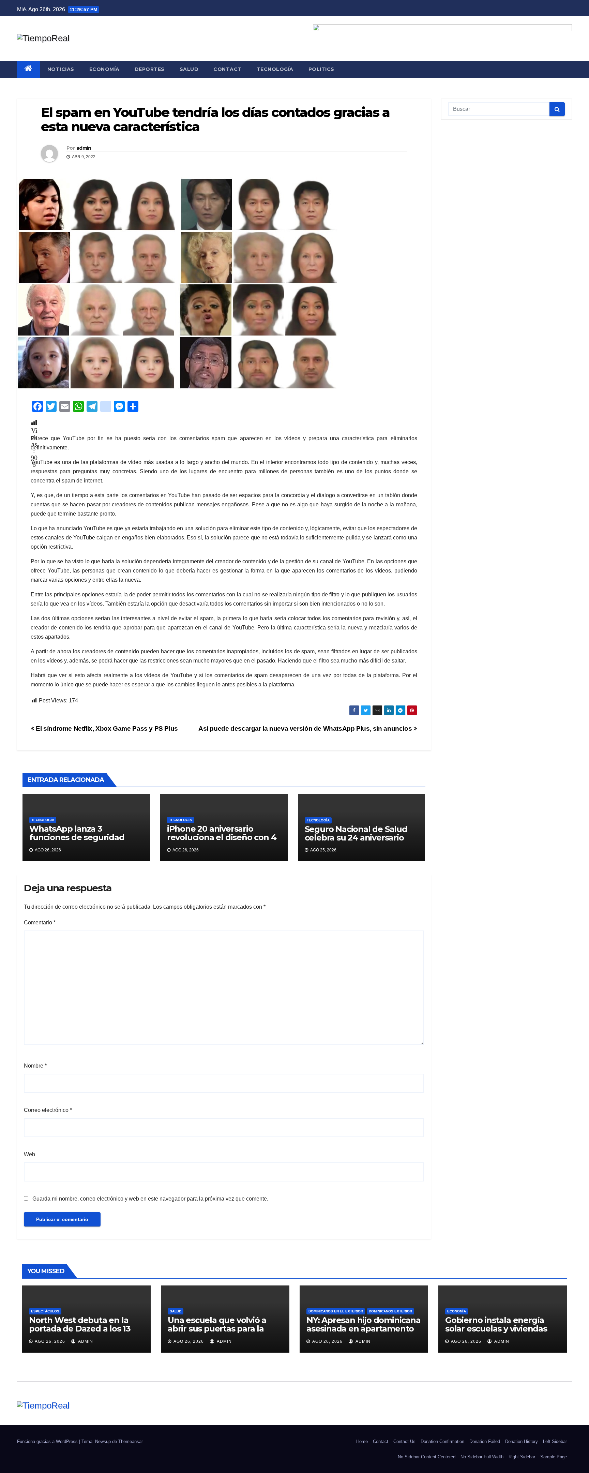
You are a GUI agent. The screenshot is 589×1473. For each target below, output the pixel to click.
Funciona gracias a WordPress (48, 1441)
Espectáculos (45, 1311)
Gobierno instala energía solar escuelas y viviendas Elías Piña (496, 1328)
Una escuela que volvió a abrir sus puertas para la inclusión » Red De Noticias (221, 1328)
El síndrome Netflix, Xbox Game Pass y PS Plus (106, 728)
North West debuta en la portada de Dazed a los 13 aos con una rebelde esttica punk (84, 1333)
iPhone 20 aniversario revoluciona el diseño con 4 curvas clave (221, 837)
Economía (104, 69)
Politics (321, 69)
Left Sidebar (555, 1441)
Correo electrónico (48, 1110)
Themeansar (130, 1441)
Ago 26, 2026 (50, 1341)
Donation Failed (484, 1441)
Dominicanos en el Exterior (335, 1311)
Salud (189, 69)
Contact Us (404, 1441)
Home (362, 1441)
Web (29, 1154)
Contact (227, 69)
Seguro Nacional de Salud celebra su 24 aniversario (356, 833)
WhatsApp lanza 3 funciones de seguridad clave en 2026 (76, 837)
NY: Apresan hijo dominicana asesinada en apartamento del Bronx (363, 1328)
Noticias (60, 69)
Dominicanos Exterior (390, 1311)
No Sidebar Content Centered (426, 1456)
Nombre (35, 1066)
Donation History (521, 1441)
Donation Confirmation (442, 1441)
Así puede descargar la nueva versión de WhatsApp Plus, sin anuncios (305, 728)
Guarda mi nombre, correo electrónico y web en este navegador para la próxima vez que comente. (150, 1199)
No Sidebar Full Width (481, 1456)
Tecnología (275, 69)
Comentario (40, 922)
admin (83, 148)
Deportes (150, 69)
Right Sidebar (522, 1456)
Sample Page (553, 1456)
